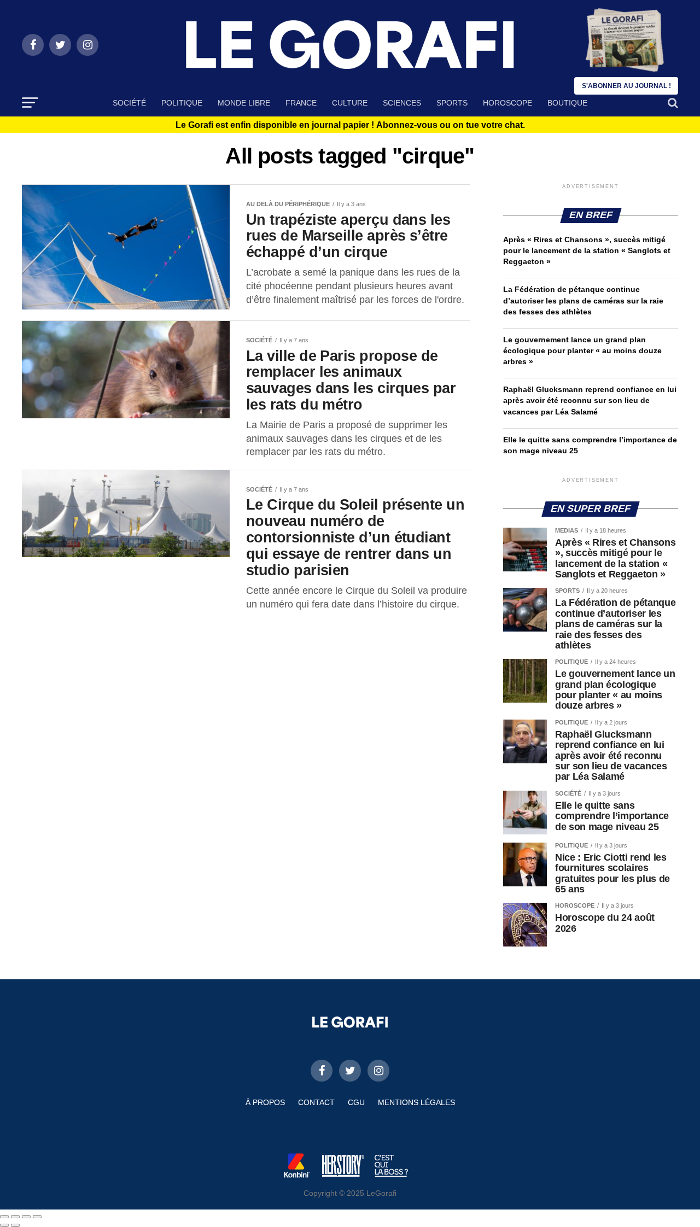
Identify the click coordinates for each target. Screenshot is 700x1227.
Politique (181, 102)
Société (129, 102)
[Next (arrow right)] (15, 1225)
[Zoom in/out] (37, 1216)
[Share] (15, 1216)
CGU (356, 1102)
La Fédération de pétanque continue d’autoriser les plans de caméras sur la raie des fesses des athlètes (583, 300)
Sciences (402, 102)
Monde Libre (244, 102)
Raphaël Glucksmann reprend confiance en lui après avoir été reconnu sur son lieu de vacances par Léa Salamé (589, 400)
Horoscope (507, 102)
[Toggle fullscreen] (26, 1216)
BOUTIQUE (567, 102)
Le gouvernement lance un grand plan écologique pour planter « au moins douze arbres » (582, 350)
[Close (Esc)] (4, 1216)
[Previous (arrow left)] (4, 1225)
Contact (316, 1102)
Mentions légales (416, 1102)
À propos (265, 1102)
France (301, 102)
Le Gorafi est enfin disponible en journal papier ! (350, 125)
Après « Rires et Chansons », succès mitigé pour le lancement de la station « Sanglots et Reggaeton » (586, 250)
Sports (452, 102)
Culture (350, 102)
